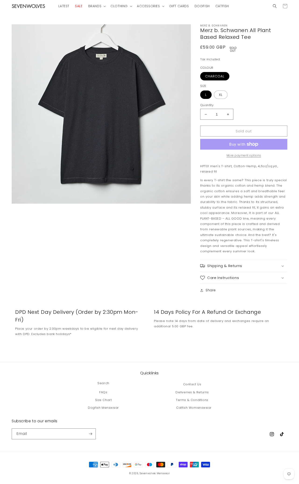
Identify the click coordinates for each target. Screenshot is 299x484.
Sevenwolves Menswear (155, 473)
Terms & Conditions (192, 400)
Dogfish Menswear (103, 407)
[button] (96, 6)
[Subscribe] (90, 433)
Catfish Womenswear (194, 407)
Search (103, 383)
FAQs (103, 392)
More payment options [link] (244, 155)
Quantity (207, 105)
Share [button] (211, 290)
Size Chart (103, 400)
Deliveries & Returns (192, 392)
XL (221, 94)
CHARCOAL (214, 76)
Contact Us (192, 384)
